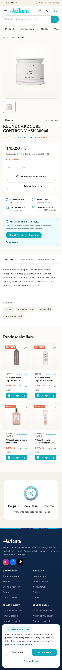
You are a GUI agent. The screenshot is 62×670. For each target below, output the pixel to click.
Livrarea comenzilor (12, 610)
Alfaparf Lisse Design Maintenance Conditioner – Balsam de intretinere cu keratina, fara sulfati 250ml (16, 441)
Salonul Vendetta (41, 581)
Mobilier (45, 29)
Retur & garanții (10, 615)
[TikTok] (20, 562)
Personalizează (31, 661)
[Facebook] (13, 562)
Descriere (8, 259)
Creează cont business (44, 610)
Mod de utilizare (46, 259)
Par (13, 37)
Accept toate (44, 652)
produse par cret (14, 316)
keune (9, 309)
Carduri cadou (10, 597)
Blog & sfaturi (39, 586)
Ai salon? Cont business (49, 3)
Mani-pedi (9, 29)
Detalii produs (26, 259)
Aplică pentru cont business (25, 235)
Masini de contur (27, 29)
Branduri (7, 581)
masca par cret (25, 309)
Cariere (36, 592)
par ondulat (45, 309)
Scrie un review (25, 137)
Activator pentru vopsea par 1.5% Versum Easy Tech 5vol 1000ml (15, 379)
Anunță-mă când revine (33, 176)
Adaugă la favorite (33, 186)
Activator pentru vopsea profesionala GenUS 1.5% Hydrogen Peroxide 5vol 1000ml (45, 379)
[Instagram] (6, 562)
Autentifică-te (12, 242)
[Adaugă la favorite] (25, 348)
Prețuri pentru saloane (43, 615)
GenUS (38, 374)
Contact (36, 597)
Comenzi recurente (42, 621)
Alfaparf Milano (10, 434)
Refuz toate (17, 652)
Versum (9, 374)
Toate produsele (11, 576)
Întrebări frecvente (12, 621)
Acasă (5, 37)
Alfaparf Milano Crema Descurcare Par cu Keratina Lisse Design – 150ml (45, 441)
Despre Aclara (39, 576)
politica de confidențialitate (18, 644)
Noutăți (6, 592)
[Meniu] (5, 10)
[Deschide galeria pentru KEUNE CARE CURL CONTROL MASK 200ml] (31, 70)
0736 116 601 (12, 3)
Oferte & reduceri (11, 586)
